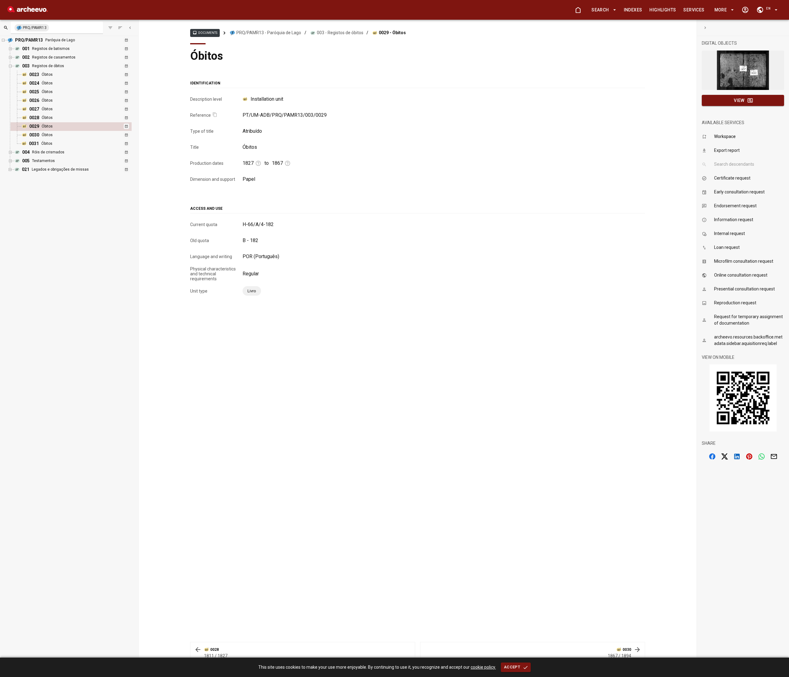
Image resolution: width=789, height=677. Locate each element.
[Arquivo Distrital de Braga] (27, 11)
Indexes (633, 9)
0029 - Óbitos (392, 32)
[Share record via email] (774, 456)
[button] (603, 10)
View (739, 100)
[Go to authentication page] (745, 10)
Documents (205, 32)
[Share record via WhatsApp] (761, 456)
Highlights (662, 9)
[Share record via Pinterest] (749, 456)
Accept (512, 667)
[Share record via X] (724, 456)
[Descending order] (120, 28)
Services (693, 9)
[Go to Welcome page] (578, 10)
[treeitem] (77, 126)
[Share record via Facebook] (712, 456)
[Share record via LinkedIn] (737, 456)
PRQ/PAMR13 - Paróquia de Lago (268, 32)
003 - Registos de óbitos (340, 32)
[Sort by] (110, 28)
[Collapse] (130, 28)
